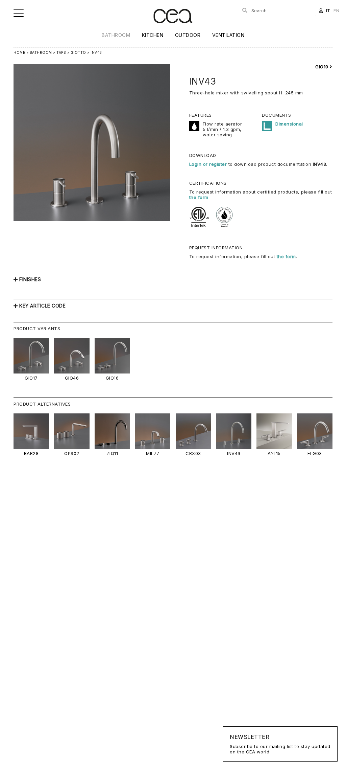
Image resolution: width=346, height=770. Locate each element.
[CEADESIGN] (173, 28)
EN (336, 10)
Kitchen (153, 35)
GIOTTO (78, 52)
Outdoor (188, 35)
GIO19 (322, 66)
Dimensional (289, 124)
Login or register (208, 164)
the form (198, 197)
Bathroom (116, 35)
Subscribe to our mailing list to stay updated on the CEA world (280, 743)
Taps (61, 52)
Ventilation (228, 35)
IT (328, 10)
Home (19, 52)
